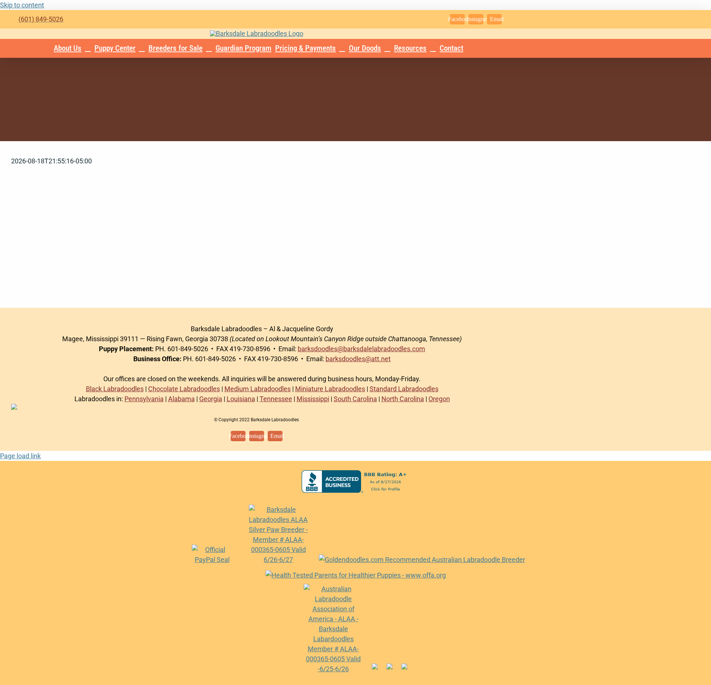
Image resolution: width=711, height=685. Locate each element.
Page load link (20, 456)
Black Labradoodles (115, 389)
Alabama (181, 399)
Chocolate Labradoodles (184, 389)
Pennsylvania (144, 399)
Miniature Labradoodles (330, 389)
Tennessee (276, 399)
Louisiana (241, 399)
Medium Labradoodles (257, 389)
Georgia (210, 399)
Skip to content (22, 5)
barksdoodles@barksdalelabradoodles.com (361, 349)
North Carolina (402, 399)
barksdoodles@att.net (358, 359)
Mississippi (313, 399)
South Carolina (355, 399)
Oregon (439, 399)
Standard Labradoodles (404, 389)
